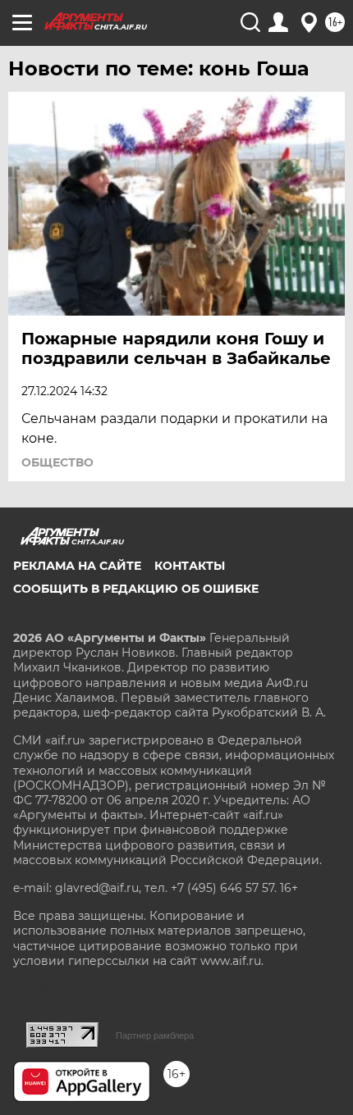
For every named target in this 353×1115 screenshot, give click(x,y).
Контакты (189, 565)
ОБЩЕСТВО (57, 462)
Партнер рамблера (155, 1035)
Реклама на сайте (77, 565)
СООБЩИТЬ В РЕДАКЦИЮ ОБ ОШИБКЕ (136, 588)
